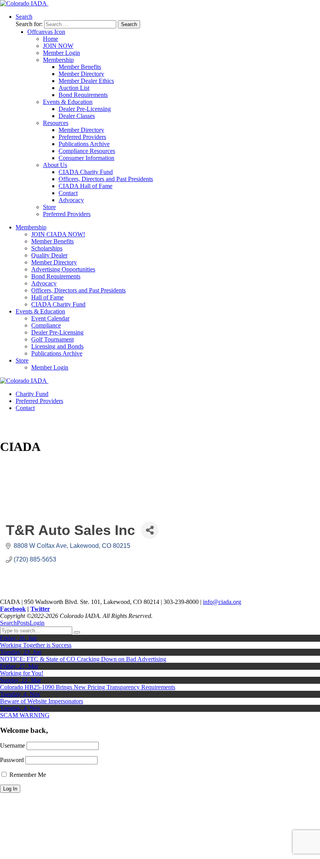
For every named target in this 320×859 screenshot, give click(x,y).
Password (12, 760)
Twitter (40, 609)
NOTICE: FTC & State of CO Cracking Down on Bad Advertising (83, 659)
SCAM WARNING (25, 715)
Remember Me (27, 774)
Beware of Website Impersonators (41, 701)
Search (8, 623)
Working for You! (21, 673)
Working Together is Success (35, 645)
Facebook (13, 609)
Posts (23, 623)
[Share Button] (149, 530)
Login (37, 623)
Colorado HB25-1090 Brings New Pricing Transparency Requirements (87, 687)
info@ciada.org (222, 601)
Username (12, 745)
